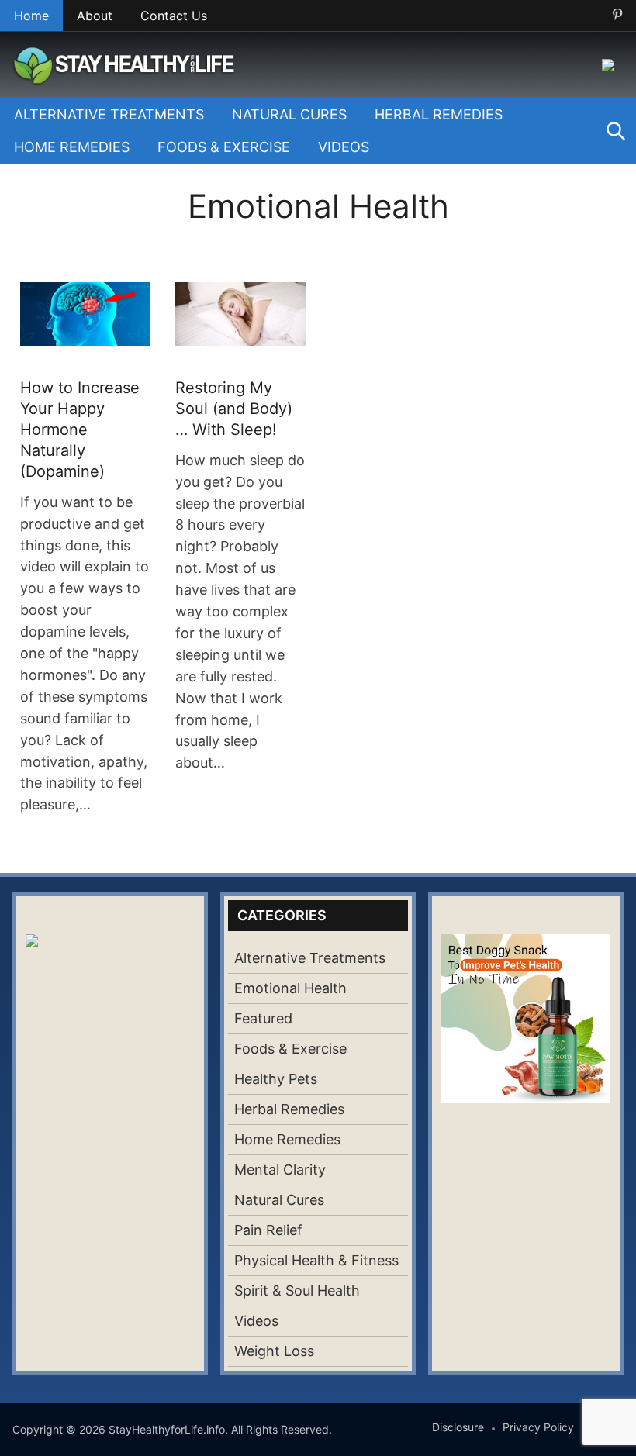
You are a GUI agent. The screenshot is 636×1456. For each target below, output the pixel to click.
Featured (263, 1018)
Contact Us (173, 15)
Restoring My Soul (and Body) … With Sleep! (233, 408)
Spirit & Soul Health (297, 1290)
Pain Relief (268, 1230)
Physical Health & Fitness (316, 1260)
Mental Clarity (280, 1169)
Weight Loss (274, 1351)
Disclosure (458, 1427)
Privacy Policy (538, 1427)
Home (31, 15)
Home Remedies (72, 147)
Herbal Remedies (439, 114)
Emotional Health (290, 988)
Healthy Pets (275, 1079)
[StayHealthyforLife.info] (127, 63)
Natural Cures (289, 114)
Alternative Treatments (109, 114)
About (94, 15)
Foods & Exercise (223, 147)
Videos (343, 147)
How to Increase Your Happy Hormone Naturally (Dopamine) (80, 429)
